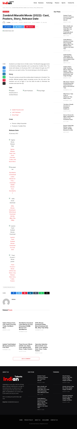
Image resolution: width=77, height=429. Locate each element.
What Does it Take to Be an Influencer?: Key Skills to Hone (68, 96)
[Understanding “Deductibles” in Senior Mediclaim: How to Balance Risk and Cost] (58, 57)
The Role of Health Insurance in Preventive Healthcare (68, 107)
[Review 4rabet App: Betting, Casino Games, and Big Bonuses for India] (58, 127)
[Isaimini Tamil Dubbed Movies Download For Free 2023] (10, 338)
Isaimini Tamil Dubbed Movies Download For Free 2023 (12, 243)
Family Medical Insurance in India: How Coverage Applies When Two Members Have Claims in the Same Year (68, 44)
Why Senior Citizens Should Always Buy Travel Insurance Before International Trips (68, 84)
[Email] (4, 83)
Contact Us (71, 2)
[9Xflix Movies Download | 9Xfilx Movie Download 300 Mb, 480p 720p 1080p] (42, 317)
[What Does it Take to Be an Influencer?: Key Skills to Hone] (58, 96)
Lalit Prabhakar (16, 112)
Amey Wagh (15, 115)
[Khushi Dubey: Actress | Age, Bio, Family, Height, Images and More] (57, 378)
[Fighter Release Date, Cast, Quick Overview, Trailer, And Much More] (10, 317)
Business (41, 2)
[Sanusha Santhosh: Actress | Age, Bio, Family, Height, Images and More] (57, 397)
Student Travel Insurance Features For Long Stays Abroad (68, 18)
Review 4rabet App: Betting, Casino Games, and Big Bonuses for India (68, 128)
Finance (57, 2)
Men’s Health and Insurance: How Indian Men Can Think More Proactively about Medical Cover (68, 29)
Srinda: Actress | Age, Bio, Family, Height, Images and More (68, 388)
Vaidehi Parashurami (18, 110)
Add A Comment (26, 358)
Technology (49, 2)
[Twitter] (4, 71)
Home (35, 2)
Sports (63, 2)
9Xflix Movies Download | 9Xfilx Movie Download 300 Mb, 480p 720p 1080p (41, 325)
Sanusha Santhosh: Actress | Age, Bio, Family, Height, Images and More (68, 398)
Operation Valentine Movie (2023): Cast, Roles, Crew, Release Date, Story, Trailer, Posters (41, 347)
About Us (37, 420)
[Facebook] (4, 67)
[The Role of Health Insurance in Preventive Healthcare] (58, 106)
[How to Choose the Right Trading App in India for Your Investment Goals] (58, 117)
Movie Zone (8, 7)
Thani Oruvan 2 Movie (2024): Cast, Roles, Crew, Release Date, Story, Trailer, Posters (12, 273)
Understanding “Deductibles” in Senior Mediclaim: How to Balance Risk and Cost (68, 57)
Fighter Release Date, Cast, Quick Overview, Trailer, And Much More (12, 155)
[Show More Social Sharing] (36, 26)
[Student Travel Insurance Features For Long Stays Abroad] (58, 17)
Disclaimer (45, 420)
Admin (8, 22)
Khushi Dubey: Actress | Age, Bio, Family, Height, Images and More (67, 378)
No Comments (36, 22)
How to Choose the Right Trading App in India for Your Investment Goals (68, 117)
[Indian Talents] (8, 3)
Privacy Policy (28, 420)
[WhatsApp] (4, 77)
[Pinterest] (4, 80)
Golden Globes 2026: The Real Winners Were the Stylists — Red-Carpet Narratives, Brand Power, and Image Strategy (68, 71)
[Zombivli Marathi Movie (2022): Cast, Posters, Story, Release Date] (26, 45)
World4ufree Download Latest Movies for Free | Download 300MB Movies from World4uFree (12, 183)
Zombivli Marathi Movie (9, 287)
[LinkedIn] (4, 74)
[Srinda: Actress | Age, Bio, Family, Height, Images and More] (57, 388)
